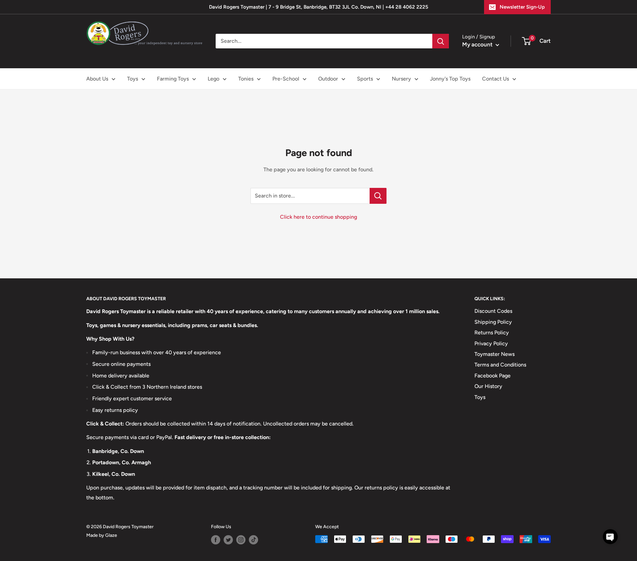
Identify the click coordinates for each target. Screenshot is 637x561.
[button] (610, 536)
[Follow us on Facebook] (215, 539)
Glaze (111, 535)
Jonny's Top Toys (450, 79)
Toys (132, 79)
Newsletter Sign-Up (522, 7)
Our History (488, 386)
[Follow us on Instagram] (241, 539)
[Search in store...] (378, 196)
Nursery (401, 79)
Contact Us (495, 79)
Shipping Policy (493, 322)
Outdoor (328, 79)
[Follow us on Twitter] (228, 539)
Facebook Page (492, 375)
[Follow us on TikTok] (253, 539)
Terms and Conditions (500, 365)
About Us (97, 79)
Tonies (245, 79)
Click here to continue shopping (318, 217)
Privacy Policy (491, 343)
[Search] (440, 41)
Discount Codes (493, 311)
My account (478, 44)
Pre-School (285, 79)
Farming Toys (173, 79)
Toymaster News (494, 354)
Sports (365, 79)
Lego (213, 79)
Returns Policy (491, 332)
